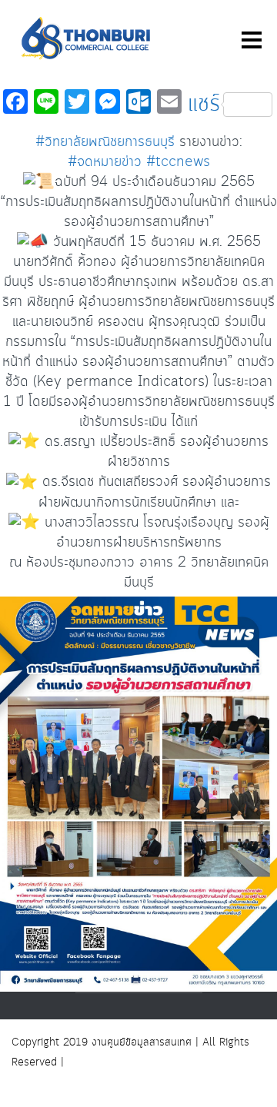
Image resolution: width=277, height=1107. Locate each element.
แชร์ (204, 104)
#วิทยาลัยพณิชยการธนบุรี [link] (105, 142)
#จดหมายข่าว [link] (105, 162)
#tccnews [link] (178, 162)
